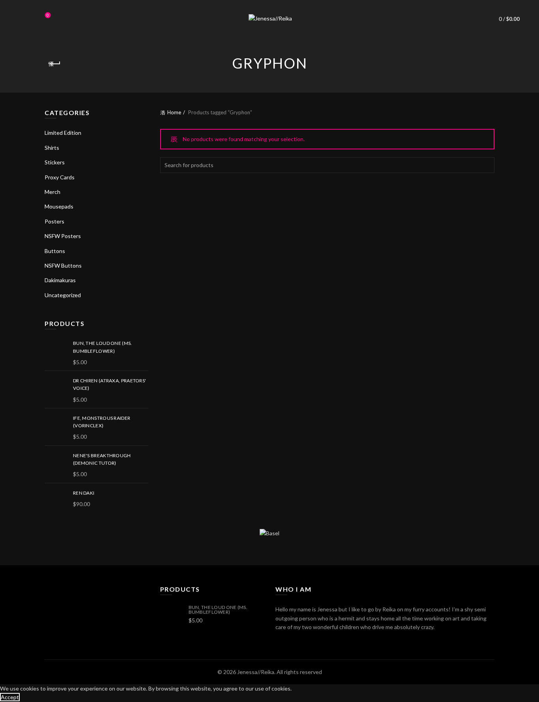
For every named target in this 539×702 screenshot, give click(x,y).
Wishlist (48, 15)
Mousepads (59, 206)
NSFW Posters (63, 236)
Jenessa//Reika (255, 671)
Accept (10, 697)
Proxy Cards (60, 177)
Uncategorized (63, 295)
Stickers (55, 162)
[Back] (54, 64)
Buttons (55, 251)
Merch (52, 191)
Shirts (52, 147)
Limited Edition (63, 132)
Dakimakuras (60, 280)
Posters (54, 221)
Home (174, 112)
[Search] (25, 19)
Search (486, 165)
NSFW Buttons (63, 265)
